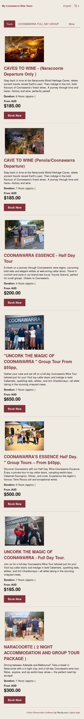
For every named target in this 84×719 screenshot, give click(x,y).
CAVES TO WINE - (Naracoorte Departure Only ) (33, 71)
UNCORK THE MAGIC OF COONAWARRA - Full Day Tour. (34, 554)
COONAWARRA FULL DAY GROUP (38, 24)
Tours (9, 24)
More (72, 24)
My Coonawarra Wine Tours (17, 6)
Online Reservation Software (40, 712)
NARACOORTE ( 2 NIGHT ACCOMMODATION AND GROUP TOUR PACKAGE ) (42, 652)
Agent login (75, 712)
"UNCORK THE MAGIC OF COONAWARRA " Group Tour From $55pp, (38, 361)
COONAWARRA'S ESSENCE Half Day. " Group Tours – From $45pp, (40, 459)
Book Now (14, 115)
